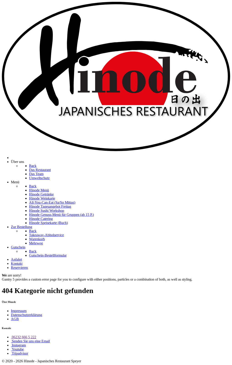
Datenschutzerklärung (26, 315)
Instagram (18, 345)
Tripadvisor (19, 353)
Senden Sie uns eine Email (30, 341)
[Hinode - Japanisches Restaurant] (116, 150)
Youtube (17, 349)
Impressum (19, 311)
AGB (15, 319)
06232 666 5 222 (23, 337)
